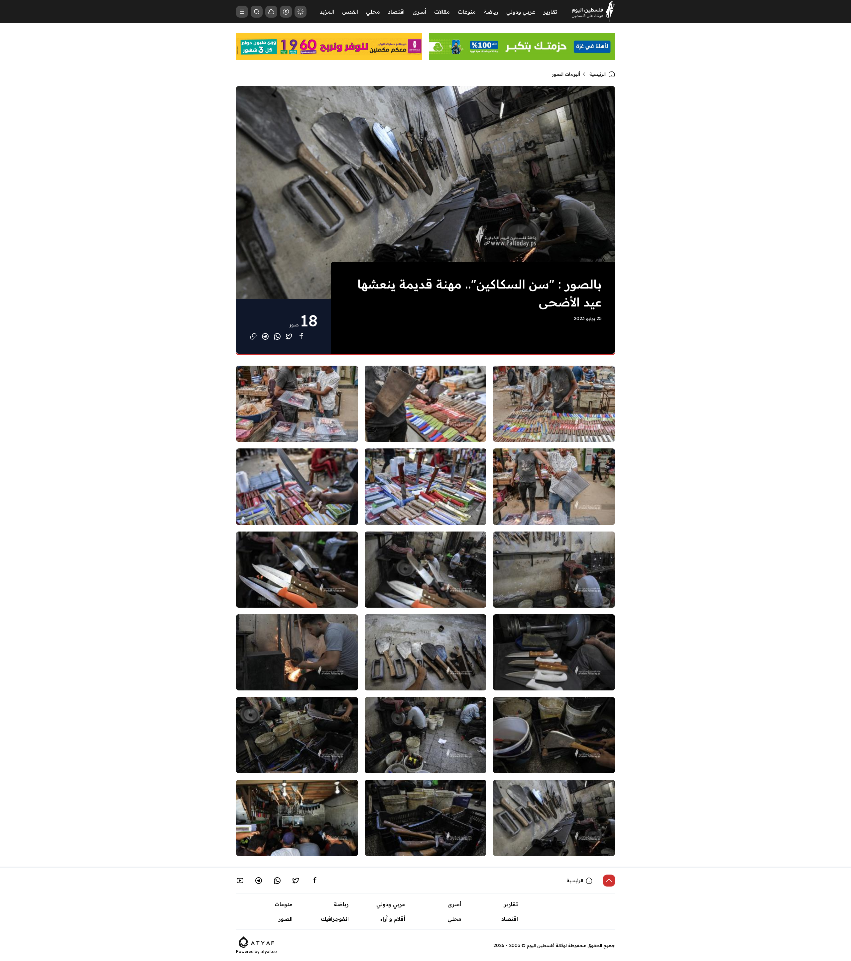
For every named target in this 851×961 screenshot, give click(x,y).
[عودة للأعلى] (609, 881)
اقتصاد (396, 11)
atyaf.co (269, 951)
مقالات (442, 11)
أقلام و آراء (392, 918)
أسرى (419, 11)
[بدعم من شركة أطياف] (256, 941)
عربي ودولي (520, 11)
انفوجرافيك (335, 918)
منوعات (467, 11)
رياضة (491, 11)
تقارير (550, 11)
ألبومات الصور (566, 74)
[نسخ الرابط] (253, 336)
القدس (350, 11)
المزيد (327, 11)
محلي (373, 11)
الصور (286, 918)
